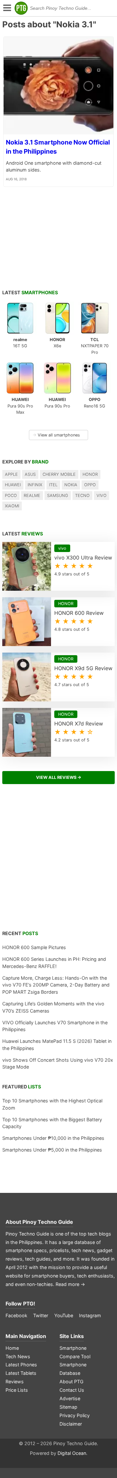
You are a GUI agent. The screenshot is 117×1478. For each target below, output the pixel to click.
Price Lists (17, 1390)
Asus (30, 474)
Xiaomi (12, 506)
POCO (11, 495)
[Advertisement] (58, 860)
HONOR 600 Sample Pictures (34, 947)
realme (32, 495)
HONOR (90, 474)
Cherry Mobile (59, 474)
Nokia (70, 484)
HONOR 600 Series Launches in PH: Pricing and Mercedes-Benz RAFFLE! (54, 962)
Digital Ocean (72, 1453)
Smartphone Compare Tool (74, 1352)
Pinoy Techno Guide (47, 1222)
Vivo (102, 495)
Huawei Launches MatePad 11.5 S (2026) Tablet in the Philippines (56, 1044)
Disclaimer (70, 1424)
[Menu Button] (6, 8)
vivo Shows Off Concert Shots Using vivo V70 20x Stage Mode (57, 1063)
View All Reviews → (58, 777)
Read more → (70, 1284)
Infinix (35, 484)
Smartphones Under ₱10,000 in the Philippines (53, 1138)
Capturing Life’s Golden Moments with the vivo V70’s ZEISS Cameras (53, 1007)
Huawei (13, 484)
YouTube (63, 1315)
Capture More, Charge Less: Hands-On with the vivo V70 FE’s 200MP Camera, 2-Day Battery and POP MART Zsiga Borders (56, 985)
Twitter (40, 1315)
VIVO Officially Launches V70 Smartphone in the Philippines (55, 1026)
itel (53, 484)
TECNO (82, 495)
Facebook (16, 1315)
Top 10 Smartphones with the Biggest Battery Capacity (52, 1123)
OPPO (90, 484)
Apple (11, 474)
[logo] (21, 8)
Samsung (57, 495)
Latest (30, 292)
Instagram (90, 1315)
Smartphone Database (72, 1369)
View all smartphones (56, 435)
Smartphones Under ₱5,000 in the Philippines (52, 1150)
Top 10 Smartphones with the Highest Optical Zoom (52, 1104)
